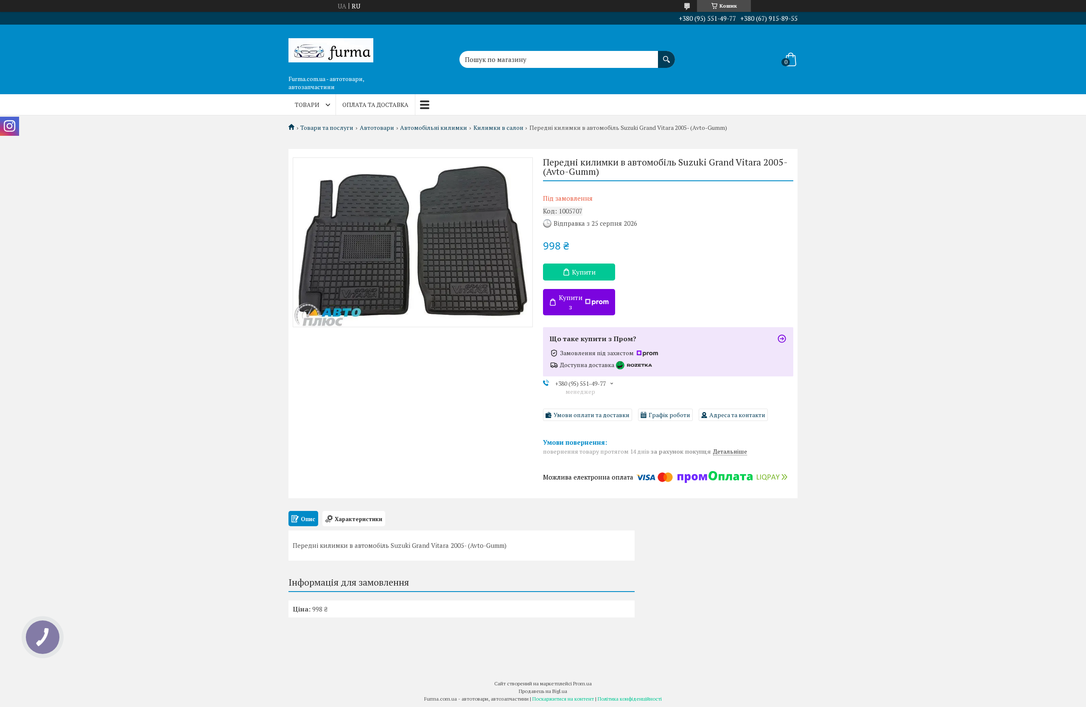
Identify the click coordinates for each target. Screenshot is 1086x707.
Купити (584, 272)
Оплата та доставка (375, 105)
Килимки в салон (498, 128)
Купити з (570, 302)
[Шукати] (666, 55)
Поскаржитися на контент (563, 699)
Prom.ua (582, 683)
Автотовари (377, 128)
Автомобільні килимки (433, 128)
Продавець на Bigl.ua (543, 691)
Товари (307, 105)
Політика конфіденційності (630, 699)
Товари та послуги (326, 128)
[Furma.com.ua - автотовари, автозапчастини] (330, 48)
